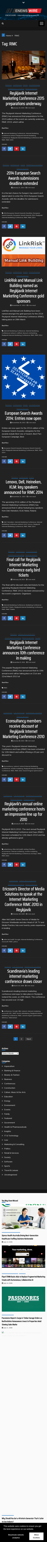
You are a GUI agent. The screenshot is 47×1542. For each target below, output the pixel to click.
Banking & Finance (12, 1070)
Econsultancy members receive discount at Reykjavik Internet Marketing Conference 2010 (23, 728)
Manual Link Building (30, 333)
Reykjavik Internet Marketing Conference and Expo (19, 853)
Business (8, 85)
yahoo (15, 942)
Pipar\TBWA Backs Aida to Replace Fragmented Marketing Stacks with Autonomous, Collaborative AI (23, 1278)
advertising (8, 849)
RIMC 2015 (9, 140)
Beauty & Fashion (12, 1075)
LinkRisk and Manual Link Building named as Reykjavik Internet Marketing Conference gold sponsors (23, 290)
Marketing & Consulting (16, 88)
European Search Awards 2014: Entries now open (23, 416)
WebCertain (13, 1018)
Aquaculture (9, 1066)
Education (8, 1096)
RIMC (3, 140)
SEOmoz (5, 1018)
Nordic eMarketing (23, 1013)
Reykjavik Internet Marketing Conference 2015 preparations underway (23, 98)
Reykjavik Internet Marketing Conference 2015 (27, 138)
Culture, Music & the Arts (26, 634)
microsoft (5, 942)
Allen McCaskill (17, 849)
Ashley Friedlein (29, 849)
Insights (7, 1131)
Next (29, 1039)
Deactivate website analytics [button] (16, 1536)
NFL (10, 1013)
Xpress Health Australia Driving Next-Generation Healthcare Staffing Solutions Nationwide (20, 1237)
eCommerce (6, 851)
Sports (7, 1166)
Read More (5, 128)
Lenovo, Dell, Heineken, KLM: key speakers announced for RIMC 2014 (23, 487)
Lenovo (30, 524)
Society (37, 638)
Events (25, 85)
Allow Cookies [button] (36, 1536)
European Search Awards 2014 (24, 215)
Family (7, 1114)
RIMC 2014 (31, 217)
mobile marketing (17, 768)
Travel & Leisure (29, 799)
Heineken (10, 522)
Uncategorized (10, 1174)
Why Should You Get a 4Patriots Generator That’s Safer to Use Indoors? (23, 1520)
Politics (7, 1148)
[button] (34, 1529)
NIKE (14, 1013)
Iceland (16, 766)
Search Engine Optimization (33, 771)
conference (8, 1011)
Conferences (17, 85)
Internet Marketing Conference (14, 133)
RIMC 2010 (18, 771)
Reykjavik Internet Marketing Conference (16, 335)
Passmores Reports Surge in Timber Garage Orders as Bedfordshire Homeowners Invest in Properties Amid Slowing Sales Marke (22, 1321)
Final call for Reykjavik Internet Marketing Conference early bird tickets (23, 567)
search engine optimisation (32, 1015)
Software (8, 1161)
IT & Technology (34, 85)
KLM (25, 524)
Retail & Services (31, 88)
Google (17, 939)
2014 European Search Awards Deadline (18, 213)
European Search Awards (13, 448)
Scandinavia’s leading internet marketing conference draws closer (23, 976)
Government (9, 1122)
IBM (19, 1011)
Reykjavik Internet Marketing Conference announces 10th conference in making (23, 650)
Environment (9, 1105)
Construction (9, 1088)
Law (6, 1140)
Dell (5, 522)
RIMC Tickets (10, 609)
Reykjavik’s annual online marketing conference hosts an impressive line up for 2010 (23, 811)
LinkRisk (19, 333)
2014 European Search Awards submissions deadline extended (23, 178)
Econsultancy (8, 766)
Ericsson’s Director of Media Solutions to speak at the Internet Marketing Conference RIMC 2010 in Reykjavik (23, 899)
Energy (7, 1101)
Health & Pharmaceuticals (15, 1127)
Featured (8, 966)
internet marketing (17, 851)
